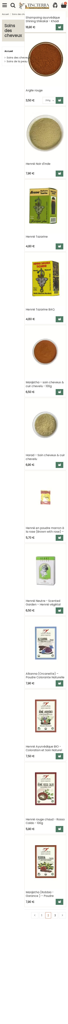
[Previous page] (34, 915)
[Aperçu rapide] (63, 45)
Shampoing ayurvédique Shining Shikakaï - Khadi (43, 19)
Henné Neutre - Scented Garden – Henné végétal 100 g (43, 604)
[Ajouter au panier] (59, 27)
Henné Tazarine (37, 237)
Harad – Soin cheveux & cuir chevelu (45, 457)
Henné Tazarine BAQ (40, 309)
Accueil (9, 51)
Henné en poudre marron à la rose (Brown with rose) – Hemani (45, 532)
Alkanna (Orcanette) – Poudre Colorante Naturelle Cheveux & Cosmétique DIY (45, 677)
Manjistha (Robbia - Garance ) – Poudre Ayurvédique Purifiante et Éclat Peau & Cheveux (43, 897)
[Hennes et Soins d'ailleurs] (34, 5)
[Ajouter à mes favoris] (63, 39)
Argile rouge (34, 90)
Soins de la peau (17, 61)
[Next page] (62, 915)
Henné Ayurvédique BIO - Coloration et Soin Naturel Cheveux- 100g (44, 750)
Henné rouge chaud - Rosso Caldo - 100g (45, 821)
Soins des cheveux (18, 57)
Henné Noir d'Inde (38, 164)
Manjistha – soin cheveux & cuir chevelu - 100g (45, 384)
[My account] (55, 5)
